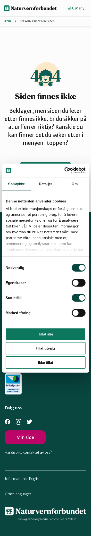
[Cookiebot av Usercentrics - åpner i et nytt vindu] (64, 170)
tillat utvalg (45, 348)
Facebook (7, 422)
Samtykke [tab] (16, 184)
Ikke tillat (45, 362)
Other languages (18, 494)
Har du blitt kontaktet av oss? (28, 452)
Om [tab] (75, 184)
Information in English (23, 479)
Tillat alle (45, 334)
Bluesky (29, 422)
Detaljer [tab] (45, 184)
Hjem (7, 21)
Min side (25, 437)
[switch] (78, 282)
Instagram (18, 422)
